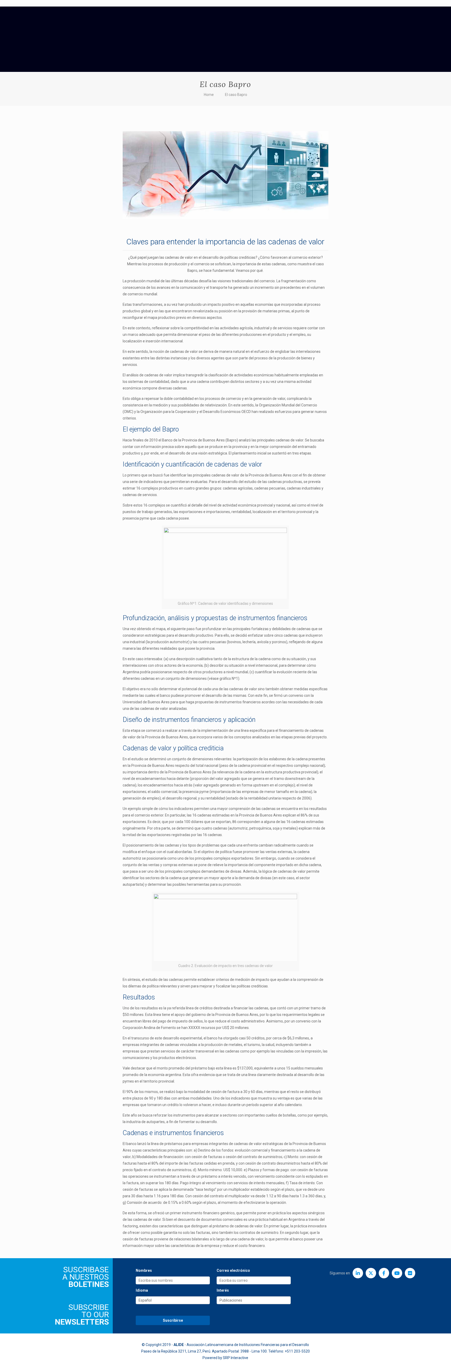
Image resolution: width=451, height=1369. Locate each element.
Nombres (144, 1270)
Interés (223, 1290)
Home (209, 95)
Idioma (142, 1290)
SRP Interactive (235, 1358)
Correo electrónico (233, 1270)
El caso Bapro (236, 95)
